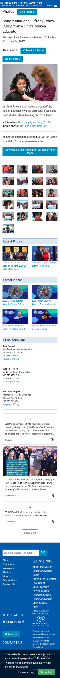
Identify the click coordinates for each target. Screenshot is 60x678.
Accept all (46, 672)
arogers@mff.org (10, 404)
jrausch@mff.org (10, 359)
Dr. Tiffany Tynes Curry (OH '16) (35, 122)
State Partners (40, 611)
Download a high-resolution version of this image (30, 151)
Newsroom (8, 568)
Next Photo (12, 58)
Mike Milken (39, 603)
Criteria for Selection (44, 579)
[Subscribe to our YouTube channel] (12, 621)
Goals (35, 575)
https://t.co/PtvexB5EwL (36, 515)
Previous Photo (34, 50)
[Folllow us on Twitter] (4, 621)
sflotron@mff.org (11, 381)
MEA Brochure (40, 587)
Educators (8, 564)
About (5, 560)
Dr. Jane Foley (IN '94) (33, 126)
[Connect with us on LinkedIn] (20, 621)
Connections (9, 580)
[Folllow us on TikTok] (23, 621)
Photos (6, 572)
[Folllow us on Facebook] (8, 621)
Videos (6, 576)
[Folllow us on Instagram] (16, 621)
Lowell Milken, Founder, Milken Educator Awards (42, 595)
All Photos (27, 11)
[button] (30, 429)
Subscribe (11, 634)
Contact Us (8, 584)
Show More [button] (30, 532)
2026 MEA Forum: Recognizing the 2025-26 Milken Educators (14, 265)
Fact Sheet (38, 583)
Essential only (26, 672)
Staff (35, 607)
